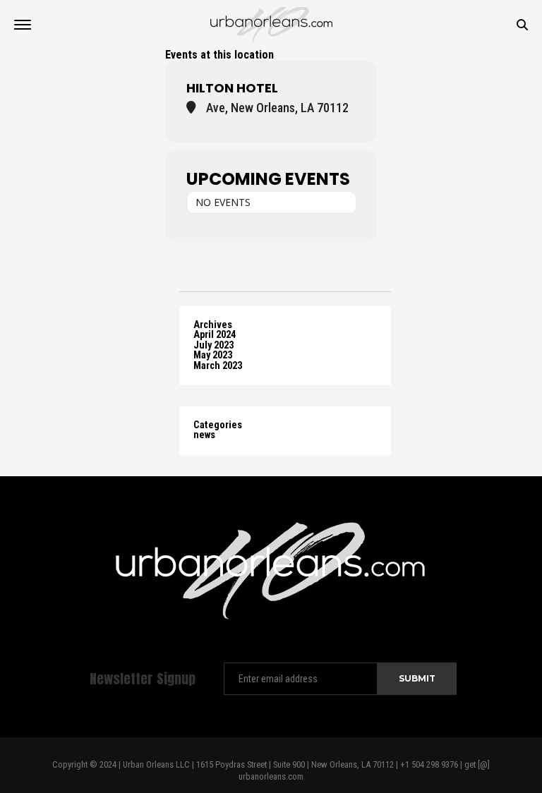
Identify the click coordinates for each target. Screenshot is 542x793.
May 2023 (212, 355)
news (204, 435)
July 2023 (213, 345)
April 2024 (214, 335)
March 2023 (217, 366)
